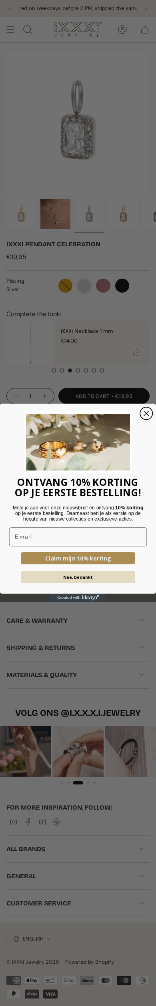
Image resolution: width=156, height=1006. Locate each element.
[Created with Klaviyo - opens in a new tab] (78, 598)
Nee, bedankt (78, 577)
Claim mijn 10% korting (78, 558)
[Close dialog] (146, 413)
